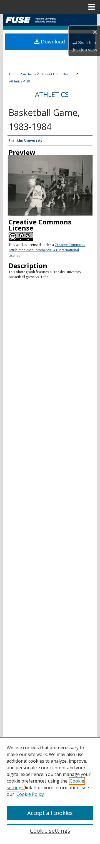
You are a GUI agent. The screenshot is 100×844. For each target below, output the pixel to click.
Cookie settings (50, 830)
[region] (50, 790)
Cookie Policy (30, 794)
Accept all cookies (50, 813)
